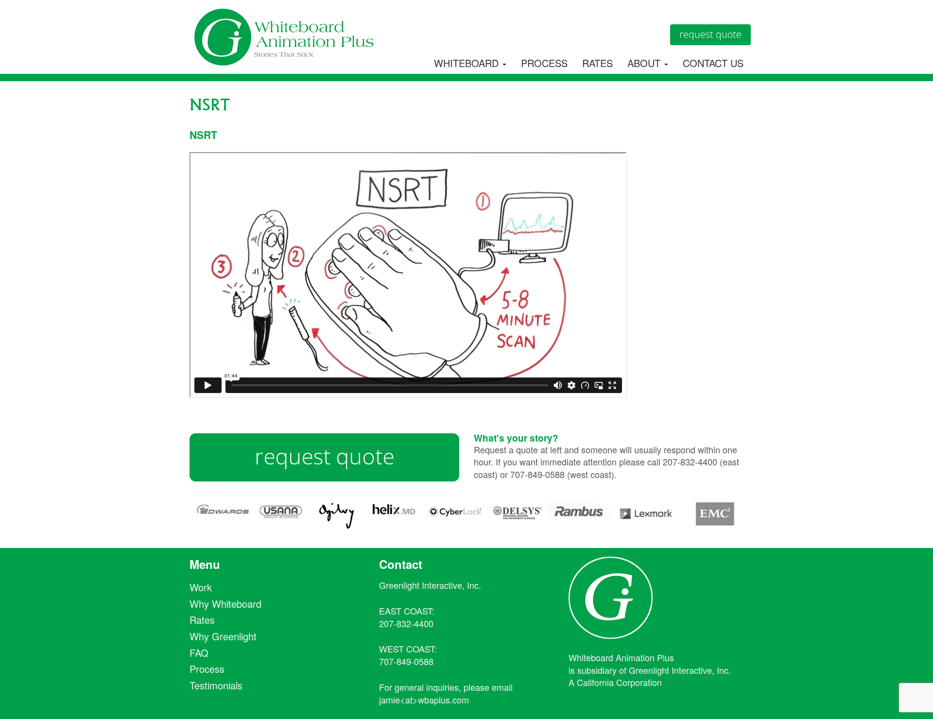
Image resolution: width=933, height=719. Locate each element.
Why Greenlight (223, 636)
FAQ (199, 653)
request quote (325, 456)
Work (201, 587)
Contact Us (713, 63)
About (645, 63)
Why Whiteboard (225, 604)
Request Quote (710, 34)
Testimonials (216, 685)
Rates (597, 63)
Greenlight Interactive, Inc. (430, 585)
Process (544, 63)
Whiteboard (467, 63)
